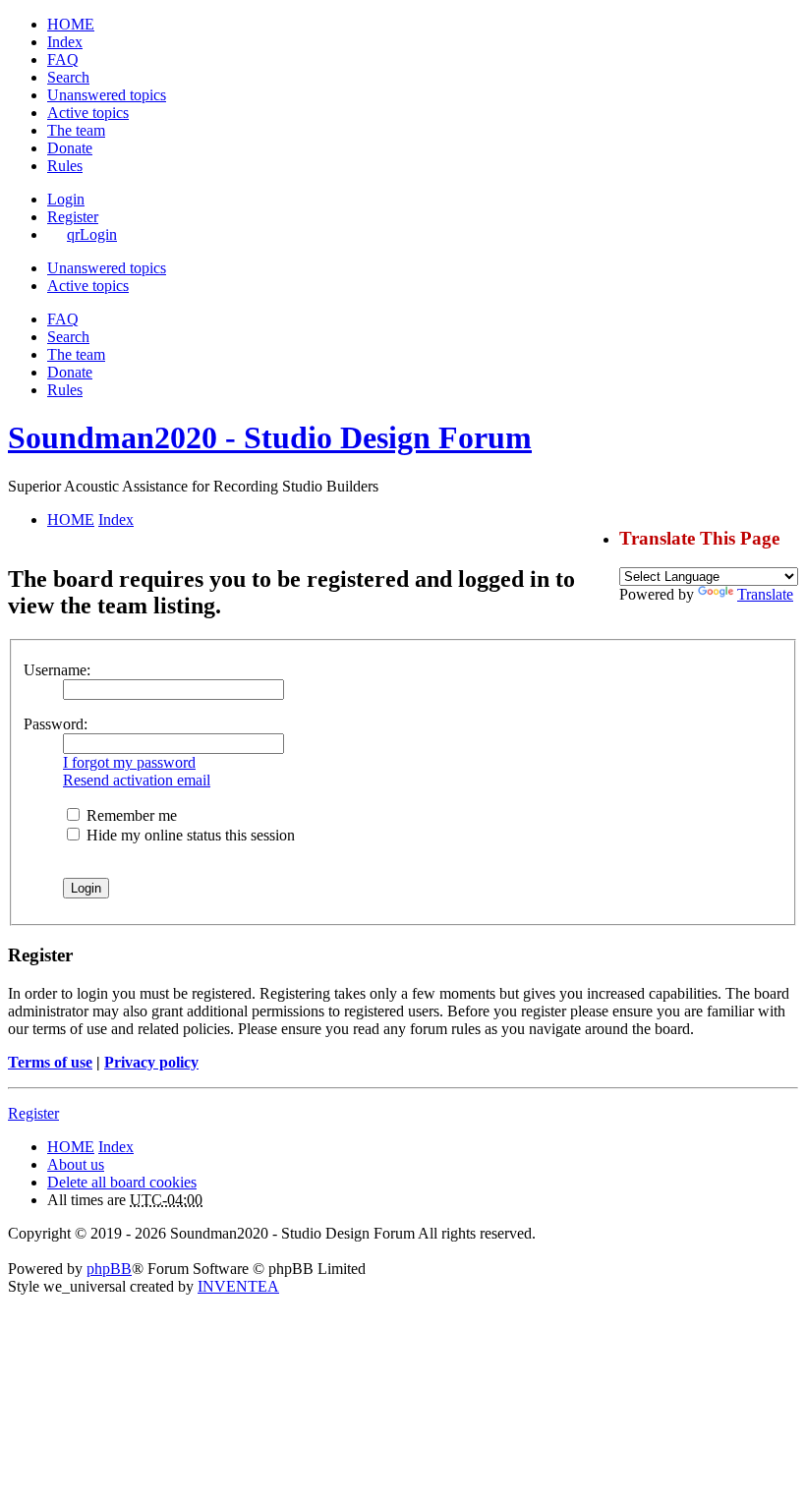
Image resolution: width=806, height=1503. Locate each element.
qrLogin (92, 234)
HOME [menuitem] (70, 24)
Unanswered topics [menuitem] (106, 95)
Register (33, 1113)
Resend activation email (136, 780)
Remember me (130, 815)
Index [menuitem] (65, 41)
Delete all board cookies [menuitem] (122, 1182)
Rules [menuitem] (65, 165)
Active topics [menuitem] (88, 112)
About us (75, 1164)
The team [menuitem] (76, 130)
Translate (765, 594)
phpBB (109, 1268)
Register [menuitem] (72, 216)
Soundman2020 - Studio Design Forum (270, 437)
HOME (70, 1146)
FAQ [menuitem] (63, 59)
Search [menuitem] (68, 77)
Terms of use (50, 1062)
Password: (55, 724)
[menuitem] (69, 148)
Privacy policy (151, 1062)
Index (116, 1146)
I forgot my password (129, 762)
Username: (57, 670)
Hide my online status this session (189, 835)
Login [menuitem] (66, 199)
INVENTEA (238, 1286)
